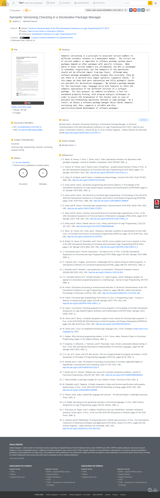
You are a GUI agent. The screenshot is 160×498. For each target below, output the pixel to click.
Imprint (107, 494)
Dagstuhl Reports (52, 474)
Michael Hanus (30, 21)
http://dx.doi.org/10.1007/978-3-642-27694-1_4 (109, 219)
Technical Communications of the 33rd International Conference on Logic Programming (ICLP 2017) (68, 28)
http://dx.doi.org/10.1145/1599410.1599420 (111, 201)
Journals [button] (66, 3)
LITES (48, 479)
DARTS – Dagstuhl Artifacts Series (58, 472)
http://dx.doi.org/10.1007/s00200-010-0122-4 (81, 367)
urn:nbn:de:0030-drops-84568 (30, 130)
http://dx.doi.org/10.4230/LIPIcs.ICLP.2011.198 (121, 293)
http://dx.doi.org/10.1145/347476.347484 (88, 180)
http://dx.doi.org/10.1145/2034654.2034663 (80, 390)
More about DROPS (17, 458)
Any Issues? (155, 490)
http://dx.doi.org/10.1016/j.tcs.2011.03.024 (106, 272)
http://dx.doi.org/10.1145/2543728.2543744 (113, 324)
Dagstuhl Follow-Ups (18, 477)
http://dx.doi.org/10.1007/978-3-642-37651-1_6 (81, 303)
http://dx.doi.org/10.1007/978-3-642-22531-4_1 (119, 247)
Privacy (115, 494)
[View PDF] (27, 76)
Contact (123, 494)
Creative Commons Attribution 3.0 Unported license (52, 37)
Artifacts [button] (100, 3)
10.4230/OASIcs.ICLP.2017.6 (29, 127)
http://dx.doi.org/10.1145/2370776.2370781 (84, 236)
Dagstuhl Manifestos (53, 477)
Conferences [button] (83, 3)
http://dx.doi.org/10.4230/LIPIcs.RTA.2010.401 (81, 428)
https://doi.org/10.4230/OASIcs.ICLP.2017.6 (82, 133)
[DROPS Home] (13, 3)
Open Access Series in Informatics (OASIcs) (46, 31)
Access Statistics (22, 162)
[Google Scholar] (126, 162)
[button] (31, 3)
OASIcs (13, 474)
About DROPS (98, 494)
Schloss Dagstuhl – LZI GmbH (56, 494)
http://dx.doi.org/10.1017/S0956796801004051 (124, 375)
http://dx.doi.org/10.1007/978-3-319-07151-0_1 (109, 172)
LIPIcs (13, 472)
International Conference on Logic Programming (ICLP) (54, 34)
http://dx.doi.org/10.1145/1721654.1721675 (84, 208)
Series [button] (52, 3)
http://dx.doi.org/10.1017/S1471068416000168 (95, 226)
